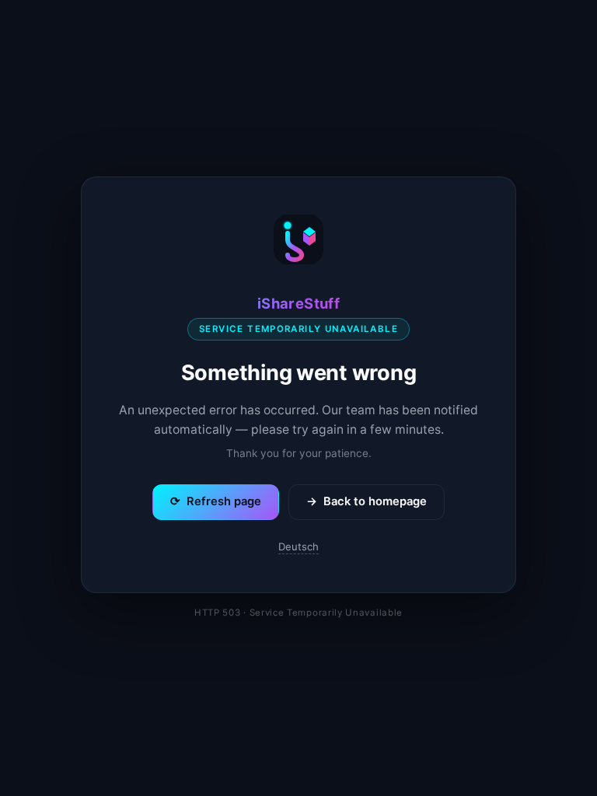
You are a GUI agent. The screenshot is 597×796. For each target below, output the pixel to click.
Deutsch (298, 546)
